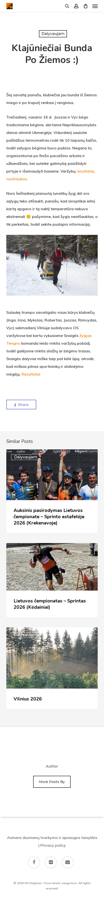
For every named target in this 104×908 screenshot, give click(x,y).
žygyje (85, 335)
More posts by (52, 782)
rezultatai (85, 171)
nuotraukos (16, 178)
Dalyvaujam (53, 33)
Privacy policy (53, 845)
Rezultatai (31, 374)
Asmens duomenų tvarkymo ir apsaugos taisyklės (52, 837)
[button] (95, 6)
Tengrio (13, 343)
